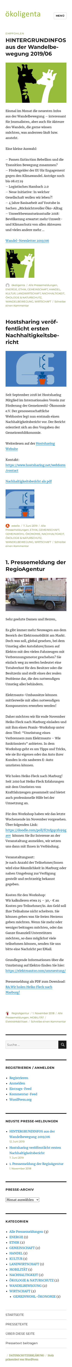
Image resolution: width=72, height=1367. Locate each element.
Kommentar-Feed (23, 1094)
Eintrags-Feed (20, 1089)
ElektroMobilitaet (16, 1021)
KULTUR (11, 293)
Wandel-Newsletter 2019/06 (27, 241)
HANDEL (54, 289)
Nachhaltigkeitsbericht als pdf (29, 481)
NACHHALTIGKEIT (53, 293)
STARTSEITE (15, 1315)
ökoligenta (18, 285)
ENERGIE (11, 289)
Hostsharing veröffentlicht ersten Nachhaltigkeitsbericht (32, 331)
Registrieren (18, 1078)
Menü (60, 15)
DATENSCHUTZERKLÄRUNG (26, 1355)
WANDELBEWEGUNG (19, 301)
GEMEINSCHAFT (37, 289)
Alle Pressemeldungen (43, 285)
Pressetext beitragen (22, 1343)
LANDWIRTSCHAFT (29, 293)
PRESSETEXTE (17, 1324)
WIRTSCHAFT (43, 301)
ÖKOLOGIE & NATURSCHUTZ (23, 297)
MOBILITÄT (37, 1017)
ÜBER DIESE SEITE (20, 1334)
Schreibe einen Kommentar (48, 1021)
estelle (16, 525)
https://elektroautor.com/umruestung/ (36, 971)
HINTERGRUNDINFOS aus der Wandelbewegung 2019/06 (36, 47)
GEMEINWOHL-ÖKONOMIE (23, 533)
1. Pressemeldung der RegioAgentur (36, 565)
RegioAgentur (20, 1013)
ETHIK (22, 289)
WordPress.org (20, 1099)
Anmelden (17, 1083)
